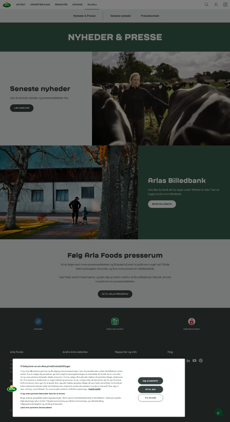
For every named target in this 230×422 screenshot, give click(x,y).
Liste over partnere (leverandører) (36, 407)
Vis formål (150, 398)
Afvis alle (150, 389)
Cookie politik (94, 389)
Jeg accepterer (150, 380)
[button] (12, 389)
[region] (99, 387)
